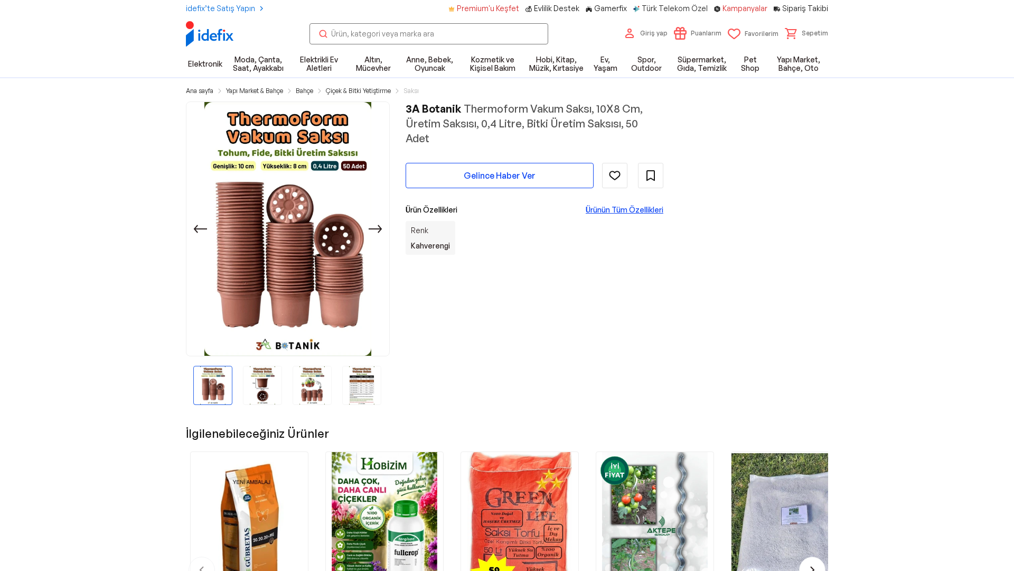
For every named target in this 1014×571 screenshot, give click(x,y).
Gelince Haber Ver (500, 175)
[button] (806, 33)
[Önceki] (200, 228)
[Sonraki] (375, 228)
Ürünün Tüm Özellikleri (624, 209)
